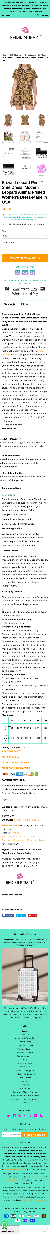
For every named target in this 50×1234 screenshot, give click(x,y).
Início (4, 55)
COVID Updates (25, 1063)
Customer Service (25, 1056)
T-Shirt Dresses (15, 55)
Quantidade (8, 242)
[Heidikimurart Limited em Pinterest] (19, 1116)
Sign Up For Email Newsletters (25, 1096)
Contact (25, 1081)
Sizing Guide (25, 1067)
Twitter (42, 840)
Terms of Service (25, 1049)
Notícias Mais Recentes (25, 934)
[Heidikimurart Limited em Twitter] (8, 1116)
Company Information (25, 1038)
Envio (4, 224)
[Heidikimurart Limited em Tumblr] (30, 1116)
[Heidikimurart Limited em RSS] (41, 1116)
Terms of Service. (13, 1180)
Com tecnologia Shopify (25, 1212)
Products (25, 1085)
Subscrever (34, 1135)
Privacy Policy (25, 1042)
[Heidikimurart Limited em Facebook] (14, 1116)
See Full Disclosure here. (35, 1200)
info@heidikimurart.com (27, 820)
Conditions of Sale (25, 1045)
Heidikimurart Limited (36, 1208)
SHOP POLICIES (10, 825)
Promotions (25, 1088)
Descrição (10, 304)
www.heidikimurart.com (21, 836)
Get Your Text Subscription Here (25, 1099)
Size (4, 231)
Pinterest (32, 840)
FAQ (25, 1060)
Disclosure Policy (25, 1052)
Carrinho (44, 15)
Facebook (7, 840)
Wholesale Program (25, 1070)
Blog (25, 1103)
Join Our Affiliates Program (25, 1092)
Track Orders (25, 1078)
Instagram (19, 840)
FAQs (24, 304)
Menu (8, 16)
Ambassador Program (25, 1074)
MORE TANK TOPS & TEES (16, 768)
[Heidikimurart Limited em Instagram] (25, 1116)
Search (25, 1031)
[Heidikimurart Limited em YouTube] (35, 1116)
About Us (25, 1034)
